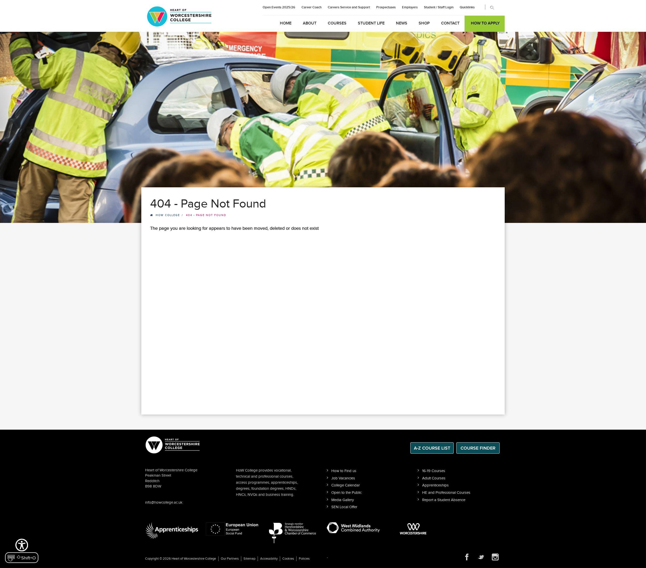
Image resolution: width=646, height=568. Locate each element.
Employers (410, 7)
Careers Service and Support (349, 7)
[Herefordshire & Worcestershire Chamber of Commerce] (293, 532)
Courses (337, 23)
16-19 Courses (433, 471)
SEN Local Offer (344, 507)
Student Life (371, 23)
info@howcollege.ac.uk (163, 502)
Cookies (288, 559)
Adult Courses (433, 478)
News (401, 23)
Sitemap (249, 559)
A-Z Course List (432, 448)
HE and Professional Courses (446, 492)
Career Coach (311, 7)
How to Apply (485, 23)
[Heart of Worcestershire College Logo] (173, 444)
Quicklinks (467, 7)
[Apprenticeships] (171, 530)
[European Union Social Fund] (232, 528)
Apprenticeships (435, 485)
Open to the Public (346, 492)
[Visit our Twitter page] (481, 557)
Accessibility (269, 559)
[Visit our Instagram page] (495, 557)
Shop (424, 23)
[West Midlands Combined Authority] (353, 527)
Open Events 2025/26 (279, 7)
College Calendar (345, 485)
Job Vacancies (343, 478)
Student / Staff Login (438, 7)
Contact (450, 23)
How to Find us (343, 471)
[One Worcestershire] (413, 528)
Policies (304, 559)
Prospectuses (386, 7)
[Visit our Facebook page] (467, 557)
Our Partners (230, 559)
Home (285, 23)
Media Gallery (342, 500)
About (309, 23)
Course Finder (478, 448)
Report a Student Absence (443, 500)
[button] (21, 550)
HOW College (168, 215)
